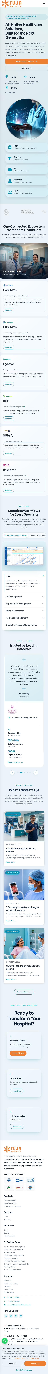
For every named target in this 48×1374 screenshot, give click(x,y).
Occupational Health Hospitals (16, 1264)
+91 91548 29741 (13, 1301)
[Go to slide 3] (24, 772)
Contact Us (8, 1289)
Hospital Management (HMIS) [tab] (15, 535)
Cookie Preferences (24, 1370)
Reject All (12, 1363)
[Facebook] (16, 1316)
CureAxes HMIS (10, 1203)
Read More (11, 862)
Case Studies (9, 1236)
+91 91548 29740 (13, 1298)
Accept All (35, 1363)
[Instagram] (11, 1316)
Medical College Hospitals (14, 1261)
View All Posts (24, 992)
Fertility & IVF (9, 1252)
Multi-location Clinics (13, 1270)
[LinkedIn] (6, 1316)
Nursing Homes (10, 1267)
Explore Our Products (25, 61)
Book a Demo (26, 68)
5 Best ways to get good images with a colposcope (22, 908)
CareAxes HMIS (10, 1200)
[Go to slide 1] (18, 772)
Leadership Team (11, 1283)
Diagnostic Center (11, 1258)
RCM (6, 1217)
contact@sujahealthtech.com (18, 1305)
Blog (5, 1230)
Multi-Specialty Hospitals (14, 1247)
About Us (7, 1280)
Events (7, 1233)
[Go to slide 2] (21, 772)
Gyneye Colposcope (12, 1206)
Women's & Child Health (13, 1249)
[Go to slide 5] (30, 772)
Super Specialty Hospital (14, 1255)
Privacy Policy (20, 1358)
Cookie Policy (34, 1358)
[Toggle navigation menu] (44, 3)
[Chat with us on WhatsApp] (5, 1341)
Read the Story (15, 749)
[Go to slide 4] (27, 772)
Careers (7, 1286)
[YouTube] (21, 1316)
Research (7, 1219)
